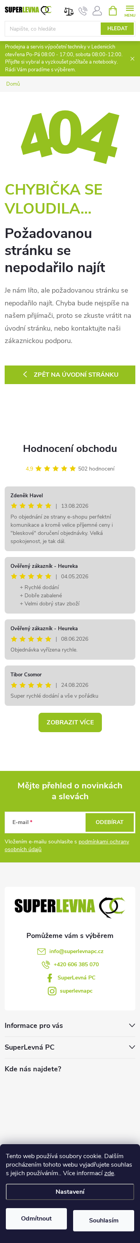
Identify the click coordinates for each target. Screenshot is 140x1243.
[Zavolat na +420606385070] (83, 11)
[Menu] (129, 10)
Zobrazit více (70, 722)
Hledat (117, 28)
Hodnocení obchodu (70, 448)
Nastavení (70, 1192)
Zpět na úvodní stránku (76, 375)
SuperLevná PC (76, 977)
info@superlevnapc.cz (76, 951)
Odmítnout (36, 1218)
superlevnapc (76, 991)
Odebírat (110, 822)
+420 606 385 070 (76, 964)
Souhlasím (104, 1220)
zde (109, 1173)
